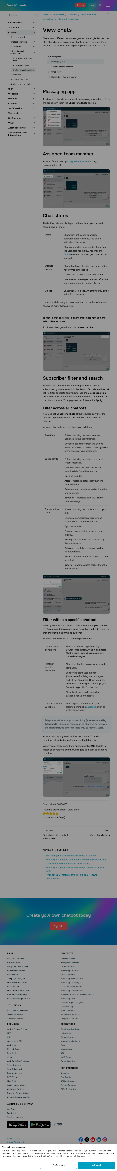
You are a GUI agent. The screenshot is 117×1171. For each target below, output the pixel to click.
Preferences (58, 1165)
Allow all (96, 1165)
